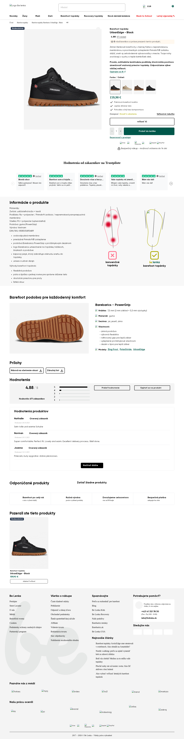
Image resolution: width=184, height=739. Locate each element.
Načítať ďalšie (90, 465)
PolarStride (126, 349)
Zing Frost (113, 349)
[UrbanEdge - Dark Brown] (138, 87)
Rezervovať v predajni (120, 137)
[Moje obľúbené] (158, 6)
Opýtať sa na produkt (150, 388)
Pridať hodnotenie (110, 388)
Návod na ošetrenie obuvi (24, 370)
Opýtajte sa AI (117, 72)
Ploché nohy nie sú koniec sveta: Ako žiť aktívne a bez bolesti (113, 667)
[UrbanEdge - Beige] (127, 87)
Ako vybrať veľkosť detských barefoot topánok (112, 675)
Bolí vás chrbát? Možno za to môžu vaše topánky (113, 660)
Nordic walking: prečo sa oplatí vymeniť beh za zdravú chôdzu (113, 652)
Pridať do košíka (147, 131)
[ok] (121, 7)
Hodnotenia (20, 380)
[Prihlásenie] (165, 6)
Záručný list (53, 370)
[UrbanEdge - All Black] (150, 87)
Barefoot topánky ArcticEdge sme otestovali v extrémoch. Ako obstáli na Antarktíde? (114, 645)
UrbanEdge (139, 349)
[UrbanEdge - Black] (115, 87)
